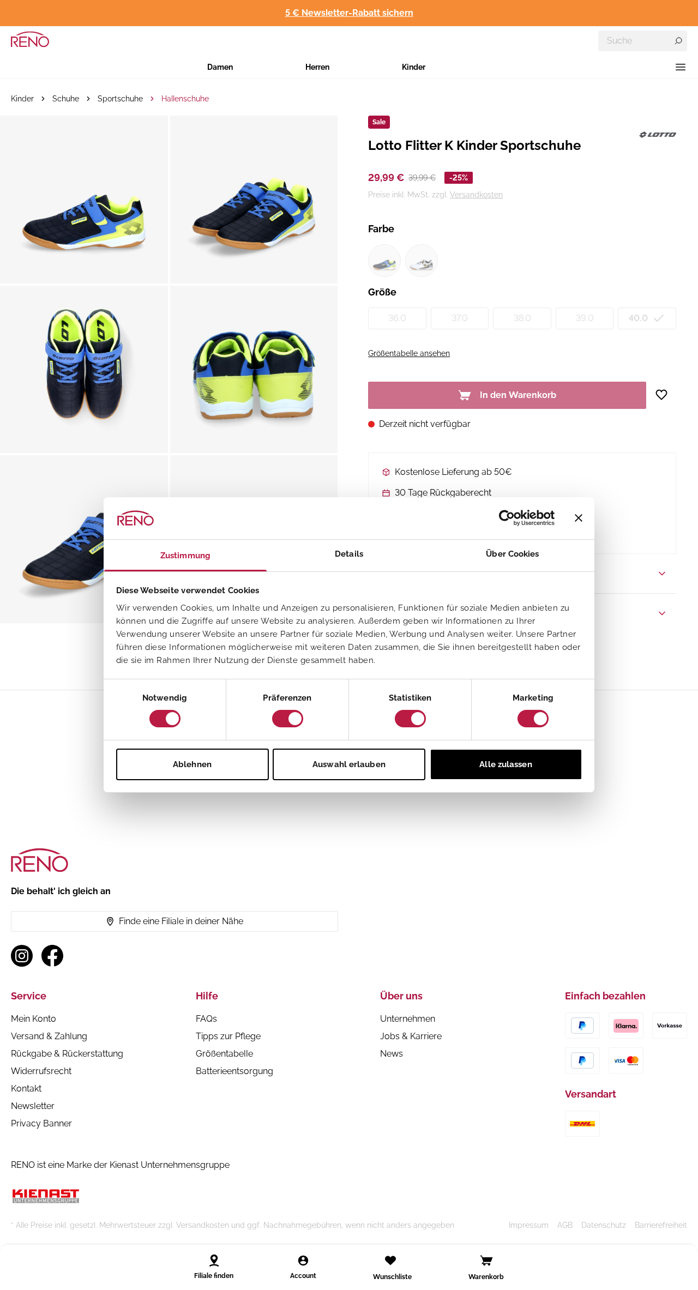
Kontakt (26, 1088)
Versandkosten (476, 194)
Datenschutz (603, 1225)
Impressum (529, 1225)
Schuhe (65, 98)
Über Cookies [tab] (512, 554)
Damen (220, 67)
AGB (565, 1225)
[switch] (287, 718)
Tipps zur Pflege (228, 1036)
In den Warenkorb (518, 395)
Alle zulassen (505, 764)
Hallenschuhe (185, 98)
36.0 (397, 318)
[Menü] (680, 67)
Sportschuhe (120, 98)
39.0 (585, 318)
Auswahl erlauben (349, 764)
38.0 (522, 318)
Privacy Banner (41, 1123)
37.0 (460, 318)
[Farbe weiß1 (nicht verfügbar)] (421, 260)
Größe (382, 292)
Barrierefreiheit (661, 1225)
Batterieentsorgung (234, 1071)
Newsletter (33, 1106)
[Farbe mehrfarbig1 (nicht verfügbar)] (384, 260)
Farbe (381, 228)
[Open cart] (486, 1261)
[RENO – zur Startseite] (30, 39)
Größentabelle (224, 1053)
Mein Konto (33, 1019)
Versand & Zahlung (49, 1036)
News (391, 1053)
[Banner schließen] (578, 518)
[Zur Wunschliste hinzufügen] (665, 395)
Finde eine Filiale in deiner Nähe (181, 921)
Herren (317, 67)
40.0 (638, 318)
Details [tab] (349, 554)
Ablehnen (192, 764)
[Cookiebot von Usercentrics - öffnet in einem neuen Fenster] (507, 518)
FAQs (206, 1019)
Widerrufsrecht (41, 1071)
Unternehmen (407, 1019)
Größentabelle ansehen (409, 353)
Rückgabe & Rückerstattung (67, 1053)
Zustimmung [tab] (185, 555)
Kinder (413, 67)
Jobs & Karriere (411, 1036)
